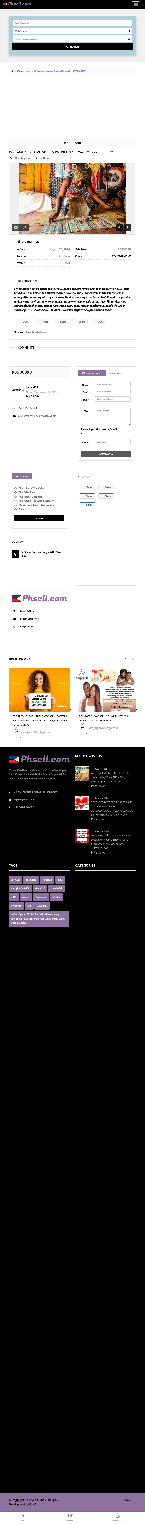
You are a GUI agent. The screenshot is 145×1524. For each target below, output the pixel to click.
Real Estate (81, 1377)
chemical (40, 888)
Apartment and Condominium (93, 920)
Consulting (81, 1098)
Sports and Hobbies (86, 1432)
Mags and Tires (84, 1250)
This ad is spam (27, 492)
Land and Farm (84, 1237)
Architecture (83, 928)
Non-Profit (81, 1318)
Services (80, 1415)
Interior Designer (85, 1216)
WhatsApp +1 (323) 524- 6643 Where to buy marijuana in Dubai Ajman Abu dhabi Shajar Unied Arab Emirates (38, 918)
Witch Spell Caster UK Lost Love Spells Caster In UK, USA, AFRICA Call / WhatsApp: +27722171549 (112, 777)
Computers (81, 1089)
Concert (80, 1094)
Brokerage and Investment (91, 1017)
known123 (32, 387)
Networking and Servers (89, 1314)
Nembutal (41, 897)
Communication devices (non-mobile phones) (101, 1081)
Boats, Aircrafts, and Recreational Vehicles (100, 996)
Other (22, 509)
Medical (80, 1271)
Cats (77, 1055)
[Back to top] (133, 1502)
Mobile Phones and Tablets (91, 1288)
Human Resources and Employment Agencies (102, 1204)
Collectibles (82, 1077)
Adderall (47, 879)
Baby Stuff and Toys (86, 967)
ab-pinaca (31, 879)
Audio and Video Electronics (92, 941)
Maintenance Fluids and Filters (93, 1254)
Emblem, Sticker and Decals (91, 1136)
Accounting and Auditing (90, 903)
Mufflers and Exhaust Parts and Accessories (101, 1301)
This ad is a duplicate (30, 496)
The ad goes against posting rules (37, 505)
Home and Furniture (87, 1178)
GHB (13, 897)
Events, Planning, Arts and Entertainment (100, 1153)
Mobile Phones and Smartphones (94, 1284)
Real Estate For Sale (86, 1386)
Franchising (82, 1161)
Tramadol (42, 905)
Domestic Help (83, 1123)
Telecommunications (87, 1449)
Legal (78, 1242)
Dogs (78, 1119)
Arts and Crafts (84, 933)
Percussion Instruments (89, 1352)
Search (74, 46)
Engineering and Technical (90, 1149)
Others (79, 1339)
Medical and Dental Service (91, 1276)
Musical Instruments (87, 1305)
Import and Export (86, 1208)
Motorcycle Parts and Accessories (95, 1293)
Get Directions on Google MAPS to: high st (41, 554)
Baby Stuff (81, 962)
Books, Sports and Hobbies (91, 1009)
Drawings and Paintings (89, 1127)
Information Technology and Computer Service (102, 1212)
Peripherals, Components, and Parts (96, 1356)
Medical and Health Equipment (93, 1280)
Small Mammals (84, 1424)
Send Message (106, 453)
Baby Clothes (83, 958)
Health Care (82, 1174)
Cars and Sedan (84, 1047)
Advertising (82, 907)
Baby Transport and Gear (90, 971)
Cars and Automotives (88, 1043)
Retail (78, 1403)
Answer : (85, 444)
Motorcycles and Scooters (90, 1297)
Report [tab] (24, 476)
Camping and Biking (87, 1034)
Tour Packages (83, 1453)
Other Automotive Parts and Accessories (99, 1331)
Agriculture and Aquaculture (92, 912)
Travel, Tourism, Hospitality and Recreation (100, 1462)
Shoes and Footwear (87, 1420)
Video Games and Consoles (91, 1479)
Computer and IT (85, 1085)
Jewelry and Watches (87, 1229)
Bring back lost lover (36, 332)
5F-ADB (15, 879)
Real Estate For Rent (87, 1381)
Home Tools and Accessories (91, 1182)
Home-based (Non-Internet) (91, 1191)
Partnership (82, 1343)
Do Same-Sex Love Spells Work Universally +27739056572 (61, 152)
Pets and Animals (85, 1364)
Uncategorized (23, 71)
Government (82, 1170)
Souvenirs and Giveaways (90, 1428)
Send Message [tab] (93, 373)
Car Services (82, 1039)
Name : (85, 385)
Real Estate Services (87, 1390)
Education (81, 1132)
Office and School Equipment (92, 1326)
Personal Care (83, 1360)
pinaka (56, 897)
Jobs (77, 1233)
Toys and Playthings (86, 1458)
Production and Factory (89, 1369)
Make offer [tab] (116, 373)
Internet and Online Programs (93, 1221)
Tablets (79, 1445)
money (26, 897)
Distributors (82, 1115)
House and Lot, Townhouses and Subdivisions (101, 1199)
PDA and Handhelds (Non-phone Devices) (99, 1348)
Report (39, 518)
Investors (80, 1225)
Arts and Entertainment (89, 937)
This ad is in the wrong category (36, 500)
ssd (29, 905)
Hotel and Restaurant (88, 1195)
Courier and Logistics (87, 1110)
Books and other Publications (92, 1005)
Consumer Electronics (88, 1102)
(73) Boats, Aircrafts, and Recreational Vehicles (103, 878)
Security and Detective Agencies (94, 1411)
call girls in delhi (20, 888)
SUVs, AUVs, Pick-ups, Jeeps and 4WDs (98, 1441)
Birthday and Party (86, 992)
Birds (78, 988)
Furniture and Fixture (88, 1166)
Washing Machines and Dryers (93, 1483)
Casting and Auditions (88, 1051)
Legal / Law (82, 1246)
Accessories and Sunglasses (91, 895)
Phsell (32, 1504)
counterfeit (57, 888)
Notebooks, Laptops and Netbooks (95, 1322)
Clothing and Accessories (90, 1072)
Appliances (81, 924)
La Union (45, 158)
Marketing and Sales (87, 1263)
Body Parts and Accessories (91, 1000)
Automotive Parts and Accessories (95, 954)
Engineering (82, 1144)
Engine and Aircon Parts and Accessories (99, 1140)
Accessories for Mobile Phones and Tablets (100, 899)
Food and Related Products (91, 1157)
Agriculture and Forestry (90, 916)
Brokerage (81, 1013)
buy (60, 879)
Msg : (86, 411)
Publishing (81, 1373)
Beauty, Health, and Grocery (92, 979)
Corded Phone (83, 1106)
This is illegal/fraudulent (32, 488)
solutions (16, 905)
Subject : (85, 401)
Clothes (79, 1068)
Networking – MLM (86, 1309)
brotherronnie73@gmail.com (37, 415)
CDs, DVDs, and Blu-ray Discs (92, 1064)
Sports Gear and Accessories (91, 1436)
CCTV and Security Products (92, 1060)
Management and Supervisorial (93, 1259)
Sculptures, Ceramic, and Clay (92, 1407)
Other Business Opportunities (93, 1335)
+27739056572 (121, 256)
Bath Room (81, 975)
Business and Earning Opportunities (96, 1022)
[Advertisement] (72, 107)
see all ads (32, 396)
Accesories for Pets (86, 882)
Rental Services (84, 1394)
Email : (85, 392)
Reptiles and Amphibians (90, 1398)
